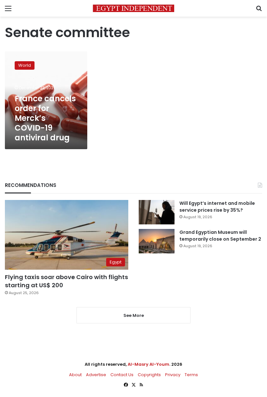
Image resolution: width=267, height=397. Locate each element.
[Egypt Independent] (133, 8)
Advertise (96, 375)
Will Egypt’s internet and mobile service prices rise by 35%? (217, 206)
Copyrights (149, 375)
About (75, 375)
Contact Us (122, 375)
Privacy (172, 375)
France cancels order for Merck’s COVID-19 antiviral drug (45, 118)
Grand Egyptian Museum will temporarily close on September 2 (220, 235)
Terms (191, 375)
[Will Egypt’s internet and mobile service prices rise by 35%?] (157, 212)
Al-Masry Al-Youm (148, 364)
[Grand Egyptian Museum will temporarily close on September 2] (157, 241)
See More (133, 315)
